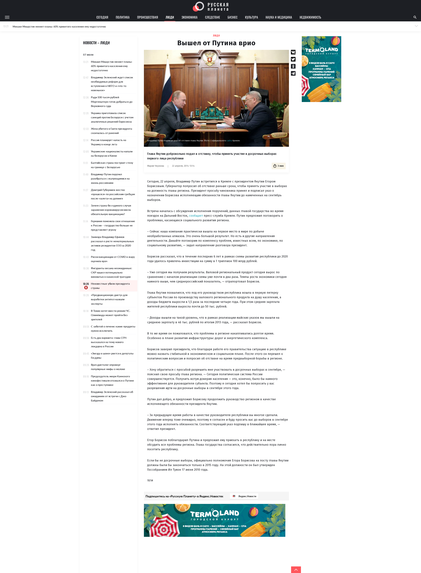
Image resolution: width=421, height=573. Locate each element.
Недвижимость (310, 17)
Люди (170, 17)
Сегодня (102, 17)
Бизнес (232, 17)
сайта (229, 140)
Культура (251, 17)
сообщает (196, 215)
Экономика (190, 17)
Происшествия (147, 17)
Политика (123, 17)
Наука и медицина (279, 17)
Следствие (212, 17)
